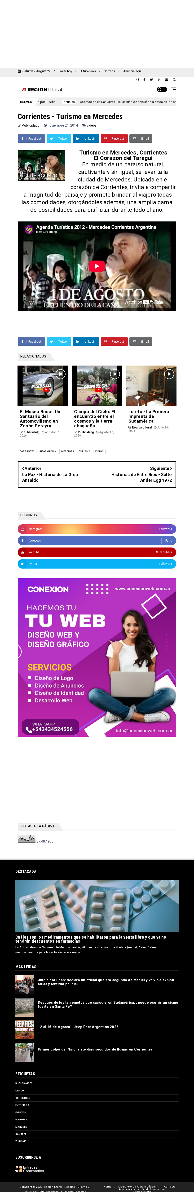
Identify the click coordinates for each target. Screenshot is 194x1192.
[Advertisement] (97, 33)
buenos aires (23, 1083)
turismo (84, 451)
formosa (21, 1119)
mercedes (67, 451)
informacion (48, 451)
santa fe (20, 1134)
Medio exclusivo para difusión (138, 1186)
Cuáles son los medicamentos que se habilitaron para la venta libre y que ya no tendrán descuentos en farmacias (90, 939)
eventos (20, 1112)
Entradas (29, 1167)
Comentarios (33, 1171)
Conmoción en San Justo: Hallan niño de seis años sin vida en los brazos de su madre (108, 102)
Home (107, 1186)
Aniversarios (127, 1189)
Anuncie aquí (132, 71)
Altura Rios (88, 71)
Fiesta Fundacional (154, 1189)
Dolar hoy (65, 71)
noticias (36, 102)
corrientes (27, 451)
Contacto (170, 1186)
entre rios (22, 1105)
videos (92, 125)
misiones (21, 1127)
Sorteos (109, 71)
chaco (19, 1090)
